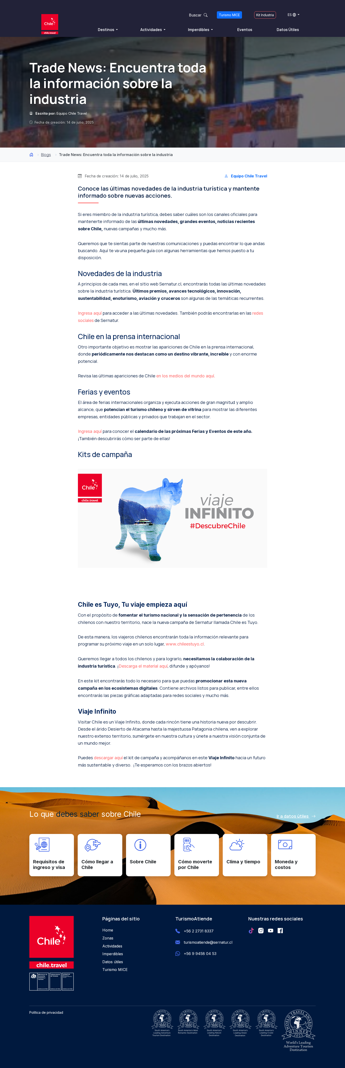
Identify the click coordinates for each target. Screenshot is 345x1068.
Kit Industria (265, 15)
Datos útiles (112, 961)
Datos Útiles (288, 29)
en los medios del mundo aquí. (185, 375)
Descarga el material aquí (143, 666)
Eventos (244, 29)
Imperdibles (199, 29)
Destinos (106, 29)
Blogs (46, 154)
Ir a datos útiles (293, 816)
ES (290, 15)
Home (107, 930)
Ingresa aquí (90, 313)
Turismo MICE (229, 15)
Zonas (107, 938)
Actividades (151, 29)
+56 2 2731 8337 (199, 931)
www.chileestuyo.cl (185, 644)
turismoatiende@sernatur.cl (208, 942)
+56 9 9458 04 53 (200, 953)
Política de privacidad (46, 1012)
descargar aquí (108, 757)
